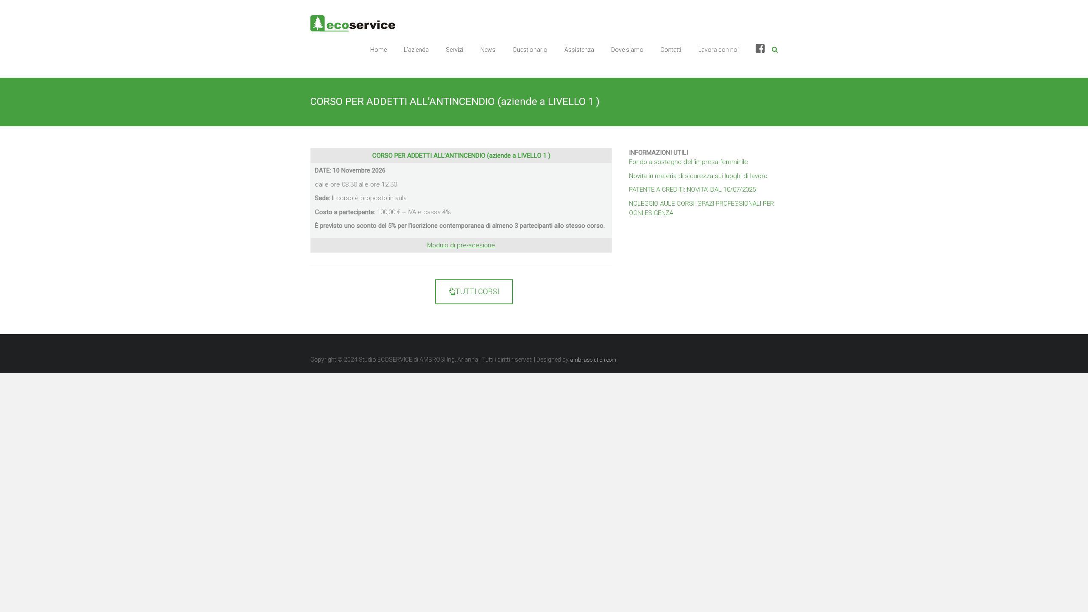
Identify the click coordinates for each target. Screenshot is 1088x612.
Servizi (454, 49)
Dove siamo (627, 49)
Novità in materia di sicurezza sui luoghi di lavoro (698, 176)
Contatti (670, 49)
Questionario (530, 49)
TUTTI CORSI (477, 291)
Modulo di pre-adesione (461, 245)
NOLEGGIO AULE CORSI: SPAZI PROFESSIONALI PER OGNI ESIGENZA (701, 208)
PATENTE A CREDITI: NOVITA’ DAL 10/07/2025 (692, 189)
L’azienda (416, 49)
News (488, 49)
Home (378, 49)
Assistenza (579, 49)
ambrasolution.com (593, 360)
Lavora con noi (718, 49)
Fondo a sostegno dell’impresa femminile (688, 162)
